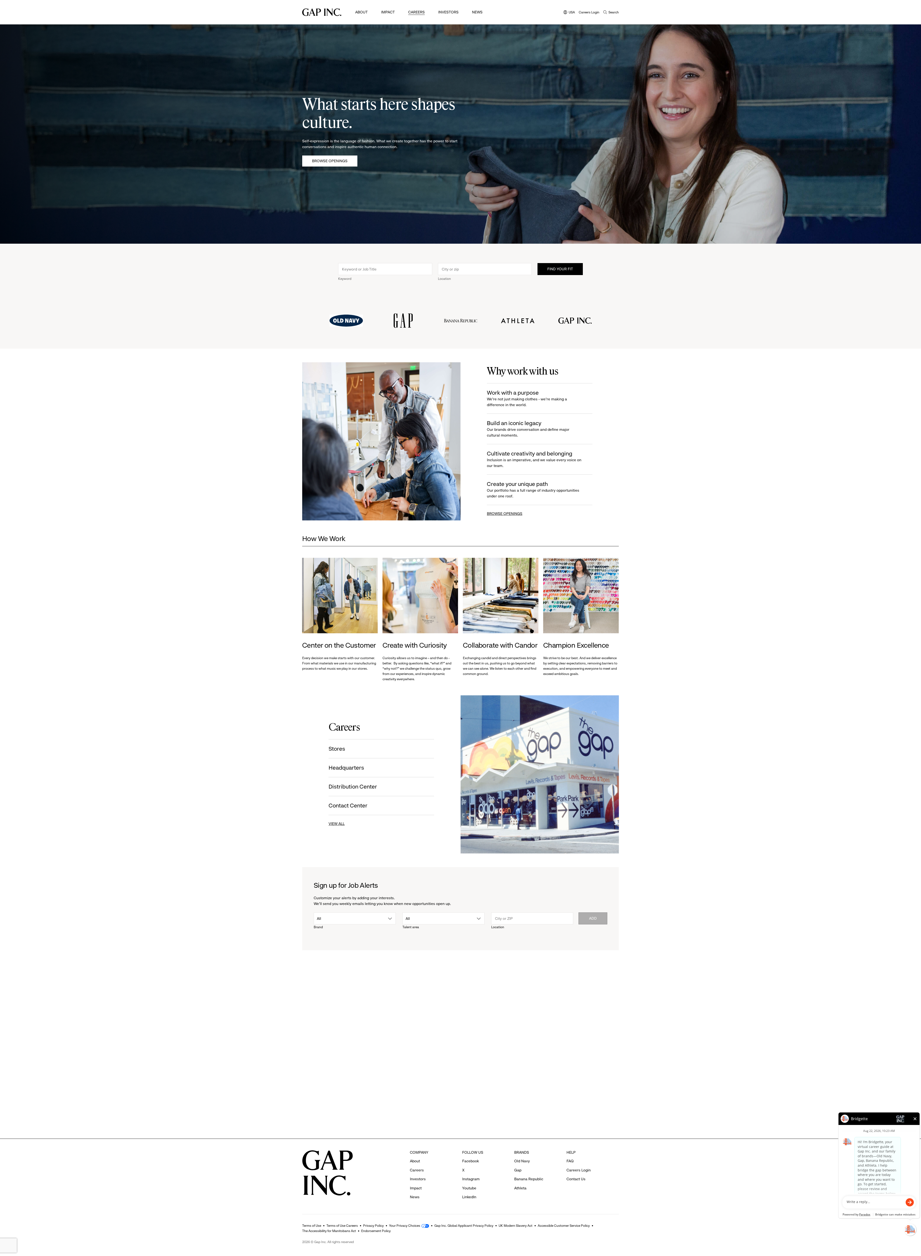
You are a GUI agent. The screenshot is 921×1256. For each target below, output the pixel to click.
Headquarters (346, 767)
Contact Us (576, 1179)
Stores (337, 748)
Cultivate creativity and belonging (534, 459)
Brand (318, 927)
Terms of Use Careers (342, 1225)
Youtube (469, 1188)
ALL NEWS (600, 987)
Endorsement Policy (376, 1231)
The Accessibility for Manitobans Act (329, 1231)
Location (444, 279)
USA (569, 12)
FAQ (570, 1161)
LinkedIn (469, 1197)
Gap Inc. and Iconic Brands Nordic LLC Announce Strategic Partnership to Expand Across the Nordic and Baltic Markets (581, 1111)
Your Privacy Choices (404, 1225)
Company (556, 1013)
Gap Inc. (555, 1090)
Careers (416, 12)
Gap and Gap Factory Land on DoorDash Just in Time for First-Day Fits (499, 1104)
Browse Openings (330, 161)
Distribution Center (353, 786)
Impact (388, 12)
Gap (391, 1090)
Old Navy (522, 1161)
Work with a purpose (527, 398)
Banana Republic (528, 1179)
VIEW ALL (337, 823)
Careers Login (589, 12)
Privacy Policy (373, 1225)
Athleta (314, 1090)
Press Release (317, 1013)
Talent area (410, 927)
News (477, 12)
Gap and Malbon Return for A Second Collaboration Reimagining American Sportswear (417, 1111)
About (361, 12)
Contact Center (348, 805)
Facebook (470, 1161)
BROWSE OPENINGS (504, 513)
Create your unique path (533, 489)
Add (593, 918)
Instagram (471, 1179)
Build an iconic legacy (528, 429)
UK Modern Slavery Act (515, 1225)
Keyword (344, 279)
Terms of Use (311, 1225)
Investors (448, 12)
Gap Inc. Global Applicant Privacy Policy (463, 1225)
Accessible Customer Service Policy (564, 1225)
